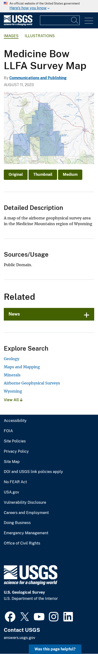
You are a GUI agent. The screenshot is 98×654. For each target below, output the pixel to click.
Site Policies (15, 441)
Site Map (12, 462)
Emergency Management (26, 533)
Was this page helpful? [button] (55, 649)
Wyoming (13, 391)
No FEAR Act (15, 482)
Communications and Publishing (38, 78)
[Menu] (88, 21)
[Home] (18, 24)
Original (16, 174)
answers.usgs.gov (19, 637)
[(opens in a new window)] (10, 616)
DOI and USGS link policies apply (33, 472)
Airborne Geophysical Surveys (32, 383)
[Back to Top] (80, 636)
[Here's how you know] (49, 6)
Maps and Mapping (22, 366)
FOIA (8, 431)
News (14, 314)
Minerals (12, 375)
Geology (11, 358)
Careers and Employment (26, 513)
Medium (70, 174)
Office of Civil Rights (22, 543)
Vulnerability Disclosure (25, 502)
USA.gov (11, 492)
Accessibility (15, 421)
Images (11, 36)
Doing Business (17, 523)
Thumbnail (42, 174)
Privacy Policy (16, 451)
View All (12, 400)
